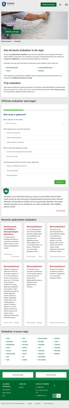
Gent (23, 338)
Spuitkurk (41, 70)
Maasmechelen (42, 338)
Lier (23, 356)
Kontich (24, 347)
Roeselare (41, 353)
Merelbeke (41, 344)
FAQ (4, 396)
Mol (39, 347)
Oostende (41, 350)
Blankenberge (10, 344)
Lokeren (24, 359)
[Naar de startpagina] (8, 6)
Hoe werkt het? (6, 389)
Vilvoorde (57, 350)
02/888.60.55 (40, 387)
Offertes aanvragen (48, 4)
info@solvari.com (41, 395)
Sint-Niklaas (42, 356)
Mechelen (41, 341)
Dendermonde (10, 353)
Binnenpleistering (35, 226)
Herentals (25, 344)
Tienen (56, 341)
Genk (7, 359)
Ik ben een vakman (51, 375)
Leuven (24, 353)
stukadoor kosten (59, 89)
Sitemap (30, 403)
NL (58, 395)
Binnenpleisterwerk (12, 67)
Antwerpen (9, 341)
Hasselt (24, 341)
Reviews (21, 387)
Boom (8, 347)
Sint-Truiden (42, 359)
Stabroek (57, 338)
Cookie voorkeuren (49, 403)
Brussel (8, 350)
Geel (7, 356)
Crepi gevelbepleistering (45, 67)
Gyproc (8, 70)
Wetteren (57, 353)
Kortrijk (24, 350)
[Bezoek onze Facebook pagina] (54, 386)
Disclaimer (38, 403)
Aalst (8, 338)
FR (54, 395)
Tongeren (57, 344)
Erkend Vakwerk (7, 392)
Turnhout (57, 347)
